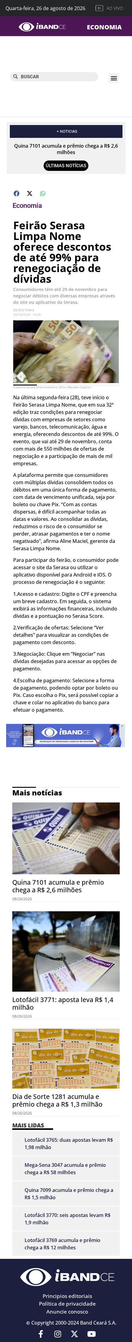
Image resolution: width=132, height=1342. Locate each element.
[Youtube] (91, 1333)
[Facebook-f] (41, 1333)
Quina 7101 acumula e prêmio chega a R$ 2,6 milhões (66, 149)
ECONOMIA (104, 27)
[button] (114, 78)
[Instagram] (57, 1333)
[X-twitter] (74, 1333)
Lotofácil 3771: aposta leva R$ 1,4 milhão (62, 1003)
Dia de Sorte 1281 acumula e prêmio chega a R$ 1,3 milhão (57, 1100)
